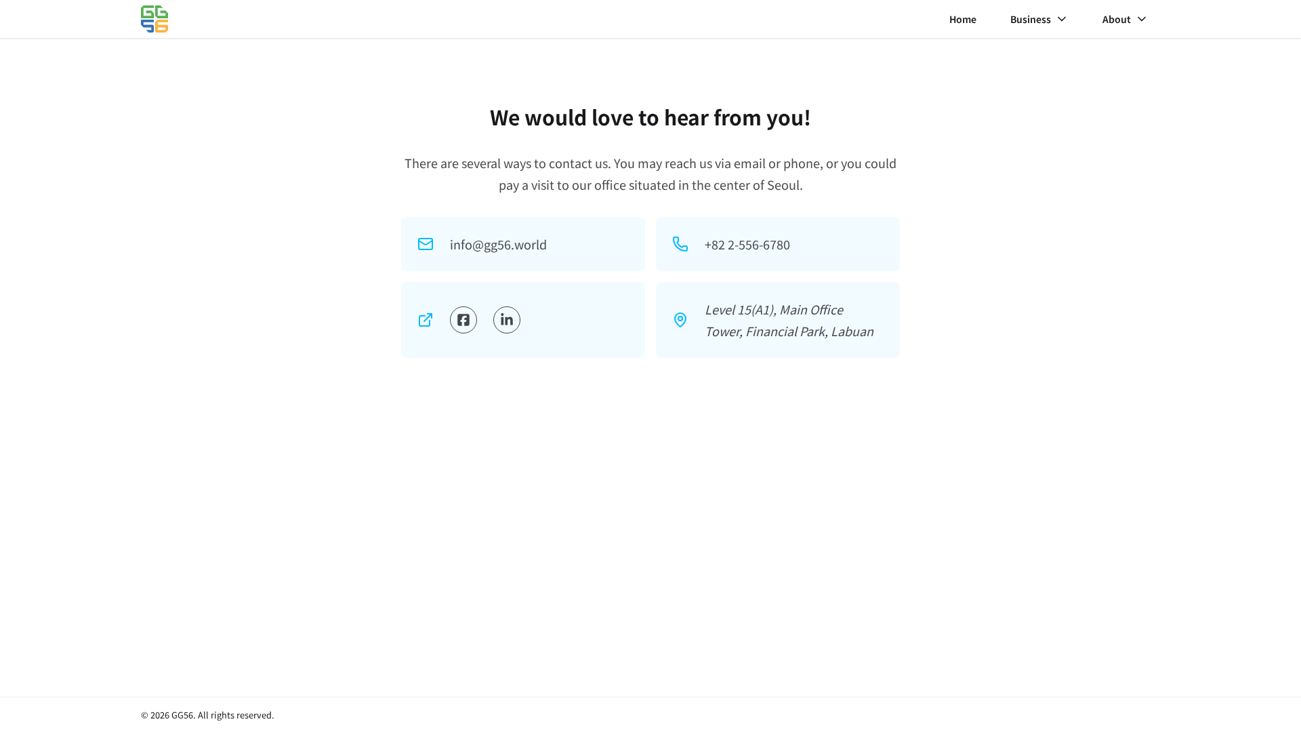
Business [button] (1030, 19)
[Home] (154, 19)
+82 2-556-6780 (747, 244)
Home (962, 19)
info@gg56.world (498, 244)
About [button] (1116, 19)
